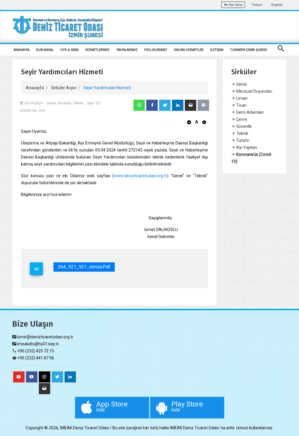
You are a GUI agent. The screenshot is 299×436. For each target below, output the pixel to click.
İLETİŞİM (216, 50)
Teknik (241, 133)
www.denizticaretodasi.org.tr (140, 175)
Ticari (240, 105)
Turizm (242, 140)
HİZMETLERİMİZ (97, 50)
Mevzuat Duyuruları (253, 91)
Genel (241, 84)
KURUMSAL (45, 50)
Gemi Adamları (249, 112)
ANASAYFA (21, 50)
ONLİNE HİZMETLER (189, 50)
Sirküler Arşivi (63, 87)
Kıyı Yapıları (246, 147)
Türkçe (256, 5)
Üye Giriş (234, 5)
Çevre (241, 119)
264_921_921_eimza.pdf (84, 267)
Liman (241, 98)
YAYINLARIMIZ (127, 50)
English (277, 5)
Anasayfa (35, 87)
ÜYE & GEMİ (69, 50)
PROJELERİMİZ (155, 50)
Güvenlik (243, 126)
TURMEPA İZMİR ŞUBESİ (248, 50)
